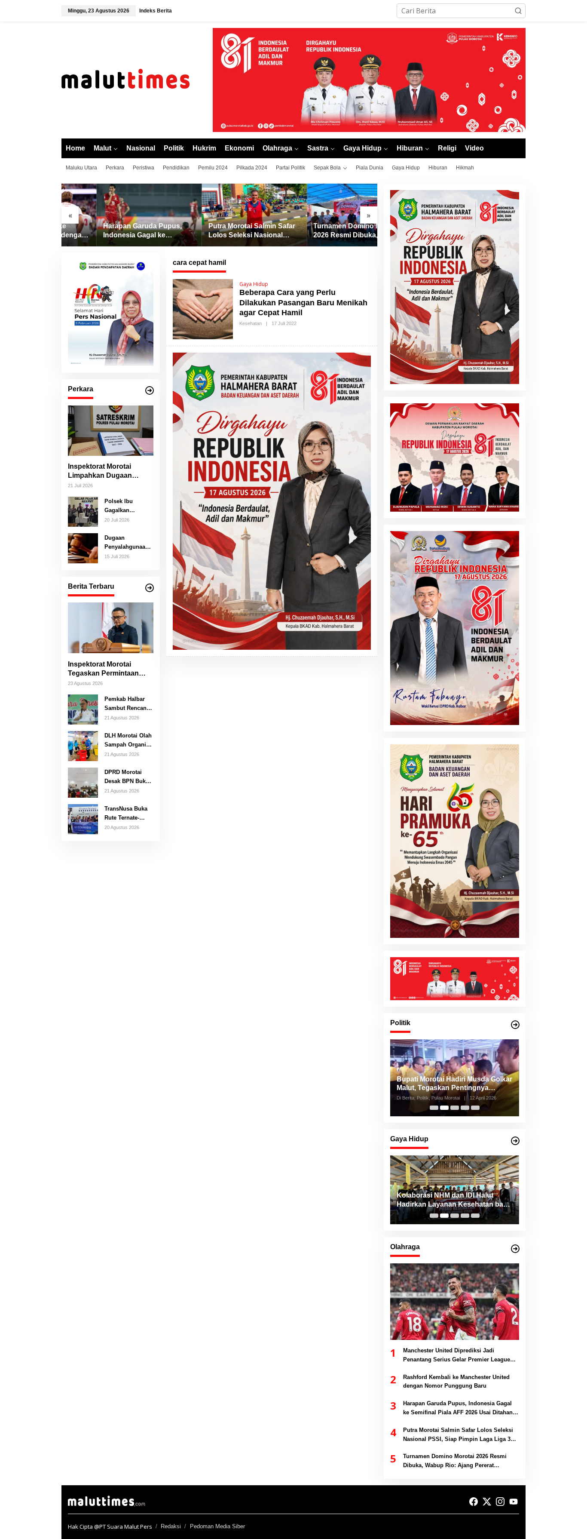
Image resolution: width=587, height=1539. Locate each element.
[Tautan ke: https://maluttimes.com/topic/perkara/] (149, 390)
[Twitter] (486, 1501)
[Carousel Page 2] (444, 1108)
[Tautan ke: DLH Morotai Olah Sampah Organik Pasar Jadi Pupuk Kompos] (83, 745)
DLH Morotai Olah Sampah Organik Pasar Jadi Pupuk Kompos (128, 740)
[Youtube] (513, 1501)
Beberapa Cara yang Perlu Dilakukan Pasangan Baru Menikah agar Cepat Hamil (303, 302)
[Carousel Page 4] (465, 1108)
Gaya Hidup (253, 284)
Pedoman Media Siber (217, 1526)
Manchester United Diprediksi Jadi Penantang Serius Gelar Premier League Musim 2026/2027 (456, 1355)
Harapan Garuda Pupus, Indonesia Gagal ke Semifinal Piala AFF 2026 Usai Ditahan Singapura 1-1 (112, 231)
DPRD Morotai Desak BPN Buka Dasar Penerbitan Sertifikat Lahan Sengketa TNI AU (127, 777)
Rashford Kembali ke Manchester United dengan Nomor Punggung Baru (456, 1381)
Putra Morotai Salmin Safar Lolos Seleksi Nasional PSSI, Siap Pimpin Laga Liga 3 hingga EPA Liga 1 (216, 231)
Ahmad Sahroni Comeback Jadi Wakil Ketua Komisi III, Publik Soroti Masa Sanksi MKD (454, 1084)
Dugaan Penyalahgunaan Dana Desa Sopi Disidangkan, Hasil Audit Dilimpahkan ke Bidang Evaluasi (126, 542)
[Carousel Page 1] (434, 1108)
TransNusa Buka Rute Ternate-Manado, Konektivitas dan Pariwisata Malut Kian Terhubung (126, 813)
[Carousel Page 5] (475, 1108)
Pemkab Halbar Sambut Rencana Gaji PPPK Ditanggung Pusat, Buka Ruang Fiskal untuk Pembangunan (127, 704)
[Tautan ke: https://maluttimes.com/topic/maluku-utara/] (149, 588)
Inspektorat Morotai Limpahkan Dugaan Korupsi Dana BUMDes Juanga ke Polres (106, 471)
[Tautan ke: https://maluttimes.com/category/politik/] (515, 1025)
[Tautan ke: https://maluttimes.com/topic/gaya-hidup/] (515, 1141)
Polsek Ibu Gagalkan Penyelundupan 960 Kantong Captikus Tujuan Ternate (125, 506)
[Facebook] (473, 1501)
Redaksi (171, 1526)
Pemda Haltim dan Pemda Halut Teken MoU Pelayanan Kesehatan (451, 1200)
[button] (518, 10)
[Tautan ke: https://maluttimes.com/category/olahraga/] (515, 1249)
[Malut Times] (136, 79)
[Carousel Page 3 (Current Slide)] (454, 1108)
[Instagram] (500, 1501)
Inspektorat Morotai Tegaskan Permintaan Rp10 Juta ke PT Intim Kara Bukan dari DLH (103, 669)
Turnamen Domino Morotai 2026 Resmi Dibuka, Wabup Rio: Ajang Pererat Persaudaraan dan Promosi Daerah (323, 231)
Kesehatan (250, 323)
